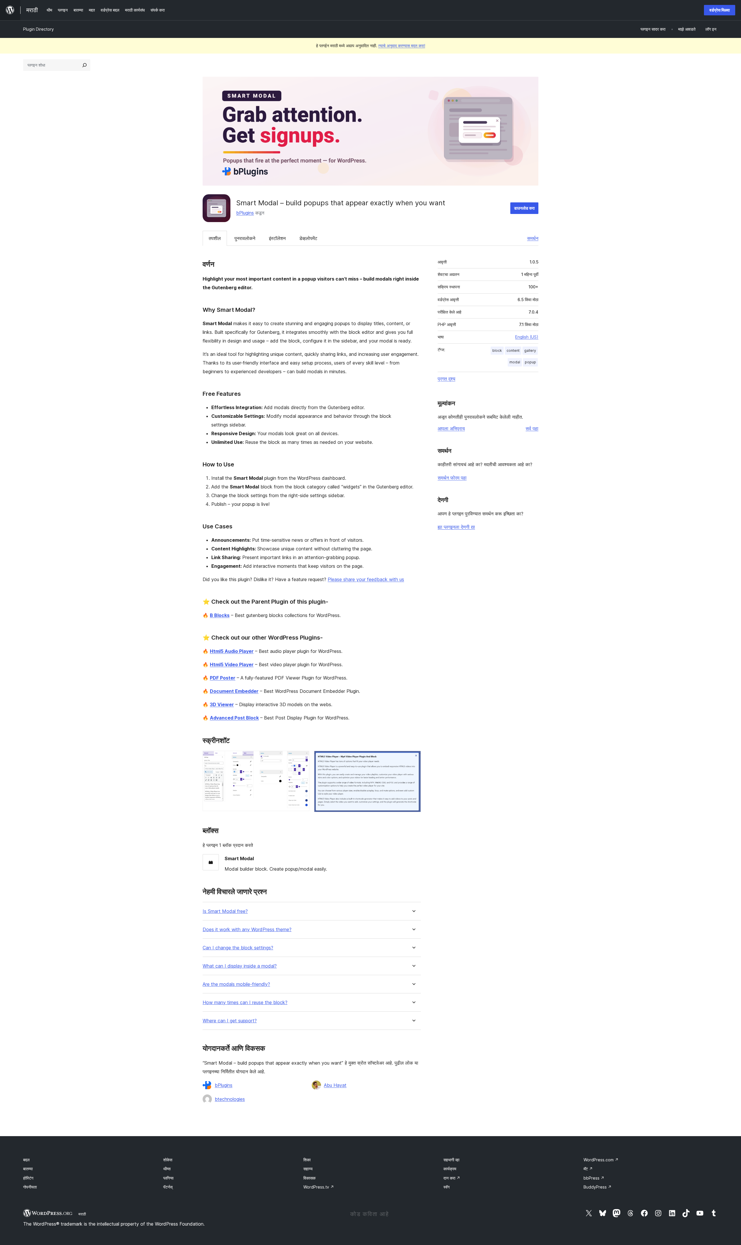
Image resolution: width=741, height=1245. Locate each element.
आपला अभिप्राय (451, 428)
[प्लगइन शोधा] (84, 65)
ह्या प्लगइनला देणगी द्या (456, 527)
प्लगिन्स (168, 1178)
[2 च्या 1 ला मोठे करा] (302, 758)
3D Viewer (222, 704)
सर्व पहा (532, 428)
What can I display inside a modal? (240, 966)
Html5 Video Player (232, 664)
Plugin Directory (38, 29)
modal (514, 362)
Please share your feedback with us (366, 579)
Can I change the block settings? (238, 948)
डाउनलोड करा (524, 208)
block (497, 350)
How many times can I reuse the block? (245, 1002)
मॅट (588, 1168)
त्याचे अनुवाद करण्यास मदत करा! (401, 45)
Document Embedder (234, 691)
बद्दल (26, 1159)
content (513, 350)
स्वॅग (446, 1186)
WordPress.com (601, 1159)
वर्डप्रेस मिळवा (719, 10)
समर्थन (532, 238)
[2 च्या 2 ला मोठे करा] (413, 758)
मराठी (82, 1214)
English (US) (526, 336)
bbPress (594, 1178)
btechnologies (230, 1099)
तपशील (215, 238)
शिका (307, 1159)
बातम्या (28, 1168)
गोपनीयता (30, 1186)
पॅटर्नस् (168, 1186)
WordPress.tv (318, 1186)
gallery (530, 350)
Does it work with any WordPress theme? (247, 929)
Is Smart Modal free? (225, 911)
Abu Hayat (335, 1085)
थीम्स (166, 1168)
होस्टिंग (28, 1178)
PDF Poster (222, 678)
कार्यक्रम (449, 1168)
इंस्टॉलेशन (277, 238)
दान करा (451, 1178)
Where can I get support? (230, 1021)
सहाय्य (308, 1168)
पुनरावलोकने (244, 238)
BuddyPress (598, 1186)
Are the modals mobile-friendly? (236, 984)
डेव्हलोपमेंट (308, 238)
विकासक (309, 1178)
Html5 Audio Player (232, 651)
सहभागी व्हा (451, 1159)
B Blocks (220, 615)
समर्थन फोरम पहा (452, 478)
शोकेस (167, 1159)
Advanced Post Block (234, 718)
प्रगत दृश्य (446, 379)
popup (530, 362)
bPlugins (245, 213)
